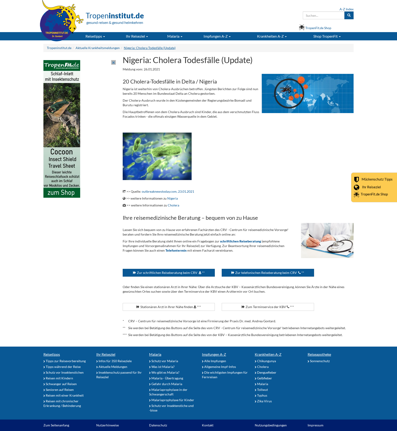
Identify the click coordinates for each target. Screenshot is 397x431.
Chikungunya (266, 361)
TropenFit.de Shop (374, 194)
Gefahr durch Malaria (166, 384)
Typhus (261, 395)
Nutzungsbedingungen (271, 425)
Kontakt (207, 425)
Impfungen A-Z (214, 354)
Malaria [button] (173, 36)
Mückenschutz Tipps (377, 179)
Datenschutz (158, 425)
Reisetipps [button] (94, 36)
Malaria (155, 354)
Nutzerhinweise (107, 425)
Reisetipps (51, 354)
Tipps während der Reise (63, 367)
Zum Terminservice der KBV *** (269, 307)
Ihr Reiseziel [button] (136, 36)
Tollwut (262, 390)
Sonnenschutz (319, 361)
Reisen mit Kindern (59, 378)
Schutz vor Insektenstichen (64, 372)
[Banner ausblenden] (113, 62)
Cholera (173, 205)
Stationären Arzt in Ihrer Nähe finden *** (170, 307)
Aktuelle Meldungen (112, 367)
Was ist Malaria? (163, 367)
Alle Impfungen (215, 361)
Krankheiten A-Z (268, 354)
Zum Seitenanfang (56, 425)
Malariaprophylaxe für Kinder (172, 400)
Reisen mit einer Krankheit (64, 395)
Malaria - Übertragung (167, 378)
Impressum (315, 425)
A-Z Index (347, 9)
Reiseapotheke (319, 354)
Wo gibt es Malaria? (165, 372)
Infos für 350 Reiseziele (115, 361)
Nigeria (172, 198)
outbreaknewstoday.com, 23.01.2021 (168, 191)
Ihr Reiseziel (371, 187)
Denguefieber (266, 372)
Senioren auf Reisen (59, 390)
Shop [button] (325, 36)
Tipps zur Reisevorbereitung (65, 361)
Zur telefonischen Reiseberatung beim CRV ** (269, 273)
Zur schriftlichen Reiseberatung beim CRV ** (170, 273)
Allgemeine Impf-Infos (220, 367)
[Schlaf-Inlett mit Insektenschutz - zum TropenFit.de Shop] (61, 129)
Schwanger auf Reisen (61, 384)
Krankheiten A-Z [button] (270, 36)
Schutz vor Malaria (164, 361)
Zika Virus (264, 401)
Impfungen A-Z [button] (216, 36)
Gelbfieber (264, 378)
